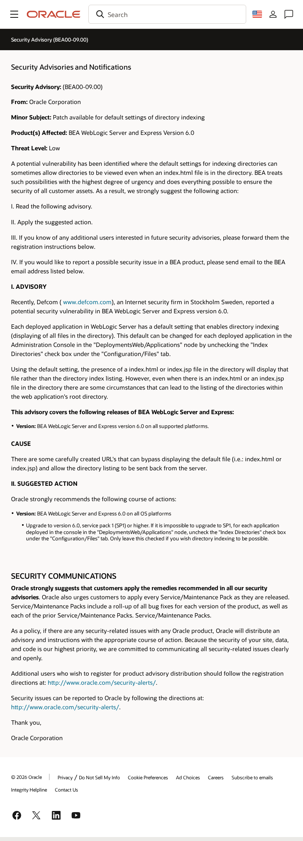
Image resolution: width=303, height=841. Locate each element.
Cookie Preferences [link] (148, 777)
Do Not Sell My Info (99, 777)
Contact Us (66, 789)
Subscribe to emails (252, 777)
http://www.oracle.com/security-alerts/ (102, 682)
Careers (216, 777)
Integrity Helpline (29, 789)
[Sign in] (273, 14)
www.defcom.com (87, 302)
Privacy (65, 777)
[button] (14, 14)
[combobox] (167, 14)
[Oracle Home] (53, 14)
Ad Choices (188, 777)
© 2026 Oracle (26, 777)
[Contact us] (289, 14)
